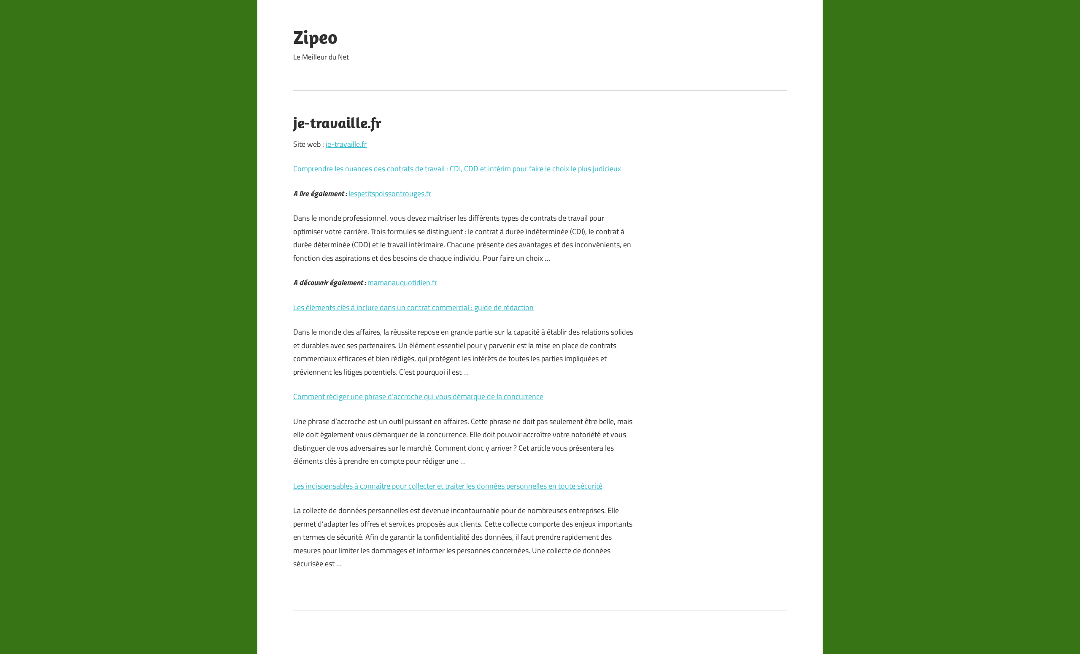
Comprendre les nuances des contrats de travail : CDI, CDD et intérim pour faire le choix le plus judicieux (457, 168)
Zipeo (315, 37)
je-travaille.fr (346, 144)
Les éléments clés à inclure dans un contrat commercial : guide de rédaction (413, 307)
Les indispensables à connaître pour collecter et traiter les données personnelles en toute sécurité (447, 486)
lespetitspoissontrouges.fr (389, 193)
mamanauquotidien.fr (402, 282)
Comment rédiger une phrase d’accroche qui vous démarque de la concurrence (418, 396)
